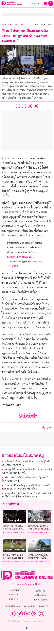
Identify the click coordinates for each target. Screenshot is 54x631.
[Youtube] (27, 613)
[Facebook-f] (13, 613)
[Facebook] (24, 415)
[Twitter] (29, 415)
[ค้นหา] (50, 3)
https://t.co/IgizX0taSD (21, 256)
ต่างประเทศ (18, 24)
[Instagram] (41, 613)
